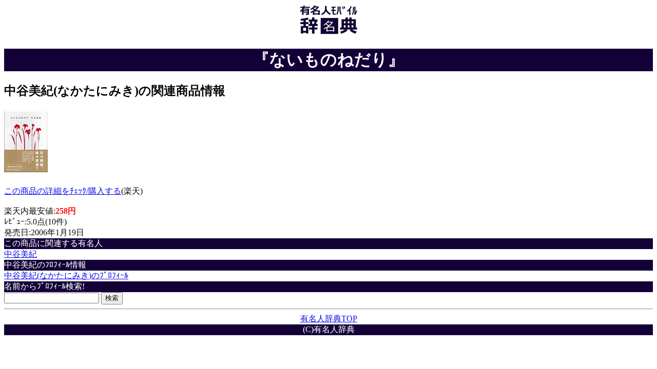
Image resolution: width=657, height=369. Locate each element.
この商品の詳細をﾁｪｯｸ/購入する (62, 191)
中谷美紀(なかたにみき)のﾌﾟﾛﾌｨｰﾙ (66, 275)
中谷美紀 (20, 254)
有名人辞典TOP (328, 318)
